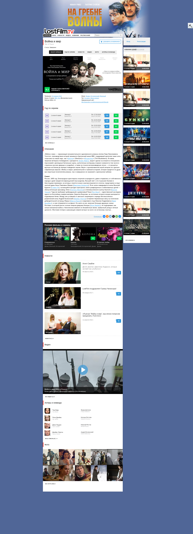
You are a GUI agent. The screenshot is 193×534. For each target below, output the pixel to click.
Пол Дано (95, 192)
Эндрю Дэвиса (83, 161)
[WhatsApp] (116, 216)
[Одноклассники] (107, 216)
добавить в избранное (111, 41)
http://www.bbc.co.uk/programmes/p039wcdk (94, 102)
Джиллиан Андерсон (80, 185)
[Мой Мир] (119, 216)
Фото (97, 52)
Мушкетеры (89, 158)
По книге (87, 98)
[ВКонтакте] (104, 216)
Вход (128, 41)
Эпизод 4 (68, 126)
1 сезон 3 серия (56, 132)
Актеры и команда (108, 52)
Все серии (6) (49, 142)
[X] (113, 216)
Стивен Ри (55, 187)
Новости (81, 52)
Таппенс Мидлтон (77, 190)
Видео (89, 52)
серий (134, 49)
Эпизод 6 (68, 115)
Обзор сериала (56, 52)
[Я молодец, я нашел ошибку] (182, 25)
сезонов (140, 49)
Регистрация (141, 41)
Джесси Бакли (75, 201)
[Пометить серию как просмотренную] (47, 115)
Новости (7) (48, 338)
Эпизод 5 (68, 120)
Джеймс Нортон (80, 199)
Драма (88, 96)
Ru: (96, 115)
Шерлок (70, 158)
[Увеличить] (51, 457)
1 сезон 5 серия (56, 121)
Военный (103, 96)
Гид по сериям (70, 52)
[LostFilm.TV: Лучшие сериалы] (60, 31)
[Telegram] (110, 216)
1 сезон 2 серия (56, 137)
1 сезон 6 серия (56, 115)
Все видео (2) (49, 396)
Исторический (94, 96)
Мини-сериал (94, 98)
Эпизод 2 (68, 137)
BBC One (57, 98)
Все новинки (130, 240)
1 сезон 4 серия (56, 126)
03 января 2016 (57, 96)
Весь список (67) (50, 438)
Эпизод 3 (68, 131)
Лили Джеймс (95, 205)
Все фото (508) (49, 483)
